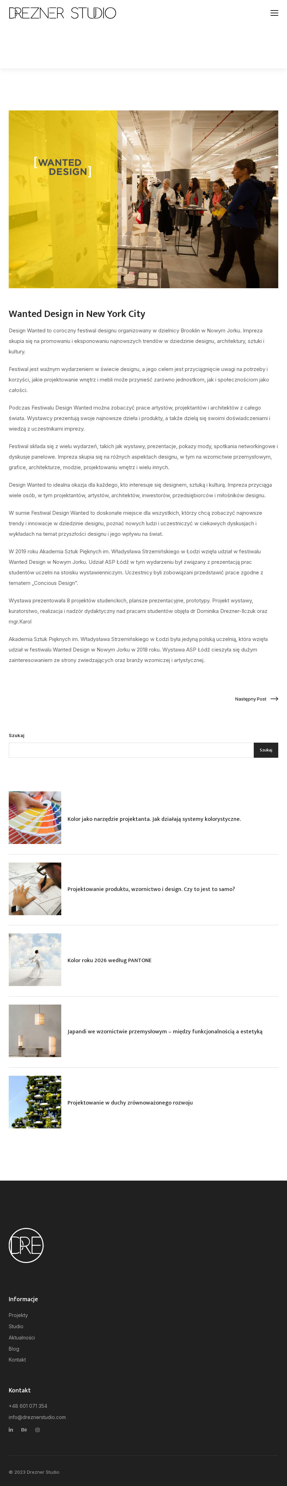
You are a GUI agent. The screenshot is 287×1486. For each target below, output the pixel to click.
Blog (14, 1349)
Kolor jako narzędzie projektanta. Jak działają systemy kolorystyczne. (154, 819)
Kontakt (17, 1360)
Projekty (18, 1315)
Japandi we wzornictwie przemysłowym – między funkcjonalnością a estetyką (165, 1032)
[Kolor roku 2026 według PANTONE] (35, 959)
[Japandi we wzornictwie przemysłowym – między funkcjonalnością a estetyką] (35, 1031)
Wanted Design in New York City (77, 314)
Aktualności (22, 1337)
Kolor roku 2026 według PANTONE (110, 961)
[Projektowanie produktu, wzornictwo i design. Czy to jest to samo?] (35, 889)
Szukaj (16, 735)
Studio (16, 1326)
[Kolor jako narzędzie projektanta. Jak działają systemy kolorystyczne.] (35, 817)
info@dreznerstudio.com (37, 1417)
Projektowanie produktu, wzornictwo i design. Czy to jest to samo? (151, 889)
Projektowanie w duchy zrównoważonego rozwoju (130, 1103)
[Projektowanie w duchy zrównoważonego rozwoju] (35, 1102)
